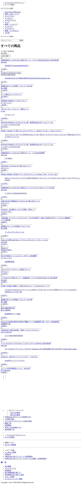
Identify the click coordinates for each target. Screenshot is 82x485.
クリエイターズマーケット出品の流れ (18, 421)
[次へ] (5, 378)
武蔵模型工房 (5, 324)
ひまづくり (5, 168)
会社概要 (8, 466)
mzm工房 (4, 242)
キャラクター (9, 16)
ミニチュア (9, 26)
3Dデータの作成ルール (13, 427)
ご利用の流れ (9, 419)
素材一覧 (8, 423)
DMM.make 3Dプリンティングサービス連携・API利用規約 (25, 458)
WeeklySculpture (6, 250)
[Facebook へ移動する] (2, 463)
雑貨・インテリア (11, 24)
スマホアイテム (10, 20)
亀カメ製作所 (5, 310)
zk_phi (3, 111)
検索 (21, 40)
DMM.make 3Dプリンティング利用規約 (19, 456)
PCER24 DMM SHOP (8, 75)
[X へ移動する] (3, 463)
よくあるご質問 (10, 452)
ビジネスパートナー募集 (13, 479)
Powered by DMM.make (13, 12)
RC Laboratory (5, 370)
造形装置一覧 (9, 429)
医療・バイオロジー (12, 31)
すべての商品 (9, 437)
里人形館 (4, 88)
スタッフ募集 (9, 477)
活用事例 (8, 425)
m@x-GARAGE (6, 332)
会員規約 (8, 470)
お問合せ (8, 454)
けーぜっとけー (6, 103)
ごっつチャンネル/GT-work (10, 124)
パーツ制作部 (5, 220)
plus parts (4, 62)
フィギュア (9, 18)
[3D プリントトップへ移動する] (41, 407)
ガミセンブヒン (6, 212)
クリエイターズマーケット (14, 2)
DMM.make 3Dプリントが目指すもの (18, 417)
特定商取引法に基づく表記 (14, 475)
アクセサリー (9, 28)
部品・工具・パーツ (12, 14)
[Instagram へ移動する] (5, 463)
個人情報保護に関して (13, 472)
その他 (7, 33)
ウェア (7, 22)
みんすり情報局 (10, 445)
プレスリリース (10, 468)
